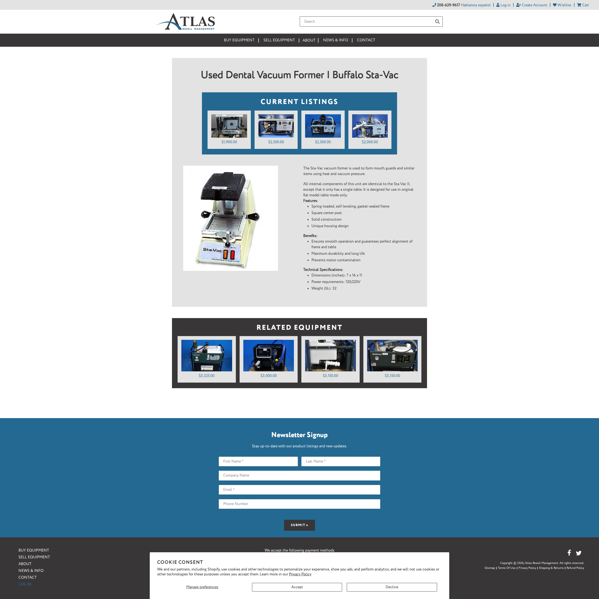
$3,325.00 (207, 376)
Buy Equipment (33, 550)
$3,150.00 (330, 376)
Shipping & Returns (551, 568)
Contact (27, 577)
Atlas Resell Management (541, 563)
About (25, 564)
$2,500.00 (276, 142)
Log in (24, 584)
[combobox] (371, 21)
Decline (392, 587)
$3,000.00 (268, 376)
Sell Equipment (34, 557)
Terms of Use (507, 568)
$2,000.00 (370, 142)
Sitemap (490, 568)
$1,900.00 (229, 142)
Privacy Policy (300, 574)
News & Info (31, 571)
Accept (297, 587)
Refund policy (575, 568)
